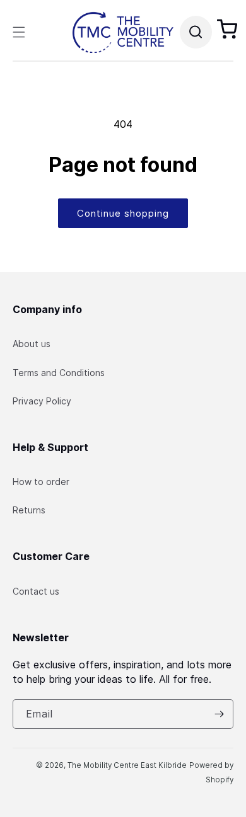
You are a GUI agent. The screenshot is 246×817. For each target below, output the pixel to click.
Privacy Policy (42, 401)
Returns (29, 510)
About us (31, 343)
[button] (19, 32)
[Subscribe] (219, 714)
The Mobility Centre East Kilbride (127, 765)
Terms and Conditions (59, 372)
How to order (41, 481)
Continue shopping (123, 213)
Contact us (36, 591)
